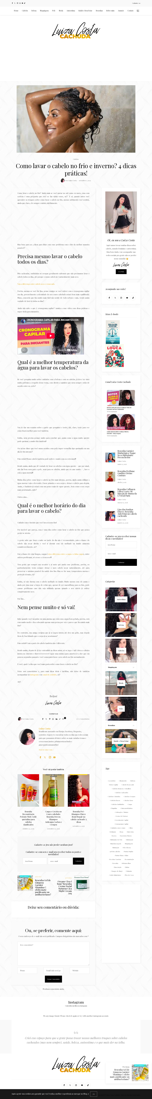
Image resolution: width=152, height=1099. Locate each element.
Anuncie (121, 11)
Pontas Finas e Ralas (121, 855)
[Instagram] (17, 3)
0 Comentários (84, 719)
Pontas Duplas (128, 851)
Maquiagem (44, 11)
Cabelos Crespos (129, 796)
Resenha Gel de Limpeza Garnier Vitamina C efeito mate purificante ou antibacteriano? (119, 1074)
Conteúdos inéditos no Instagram (76, 1006)
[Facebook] (12, 3)
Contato (130, 11)
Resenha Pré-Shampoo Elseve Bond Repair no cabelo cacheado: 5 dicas (53, 816)
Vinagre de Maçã (116, 871)
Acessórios (111, 781)
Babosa (132, 781)
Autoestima (71, 11)
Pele (53, 11)
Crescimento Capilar (121, 820)
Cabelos (25, 11)
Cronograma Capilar (121, 824)
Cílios (131, 828)
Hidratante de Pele (116, 840)
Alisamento (123, 781)
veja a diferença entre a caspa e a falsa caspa (65, 554)
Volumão (129, 871)
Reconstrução (129, 859)
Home (16, 11)
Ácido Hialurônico (115, 875)
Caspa (130, 804)
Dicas (121, 832)
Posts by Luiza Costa (46, 750)
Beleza (33, 11)
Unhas (127, 867)
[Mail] (20, 3)
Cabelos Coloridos (114, 796)
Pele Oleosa (127, 847)
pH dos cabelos (115, 851)
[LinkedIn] (56, 719)
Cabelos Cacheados (121, 792)
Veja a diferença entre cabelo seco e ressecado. (36, 284)
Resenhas (99, 11)
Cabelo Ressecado (128, 785)
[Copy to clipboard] (59, 719)
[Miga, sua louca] (114, 356)
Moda (61, 11)
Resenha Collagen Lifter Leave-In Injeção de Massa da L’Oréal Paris (127, 492)
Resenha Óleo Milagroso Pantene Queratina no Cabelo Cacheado (78, 815)
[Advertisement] (76, 63)
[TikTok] (24, 3)
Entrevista (130, 832)
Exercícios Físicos (126, 836)
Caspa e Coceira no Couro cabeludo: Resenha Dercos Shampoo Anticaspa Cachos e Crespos (28, 818)
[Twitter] (15, 3)
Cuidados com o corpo (118, 828)
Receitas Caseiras (115, 859)
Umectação (117, 867)
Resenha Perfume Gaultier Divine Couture (126, 473)
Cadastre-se (136, 3)
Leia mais (121, 272)
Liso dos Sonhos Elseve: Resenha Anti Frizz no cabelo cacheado (127, 512)
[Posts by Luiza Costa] (62, 180)
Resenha (115, 863)
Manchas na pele (115, 844)
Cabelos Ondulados (117, 804)
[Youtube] (22, 3)
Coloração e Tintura (121, 812)
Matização (116, 847)
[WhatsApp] (53, 719)
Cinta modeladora (126, 808)
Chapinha (114, 808)
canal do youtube (49, 674)
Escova (114, 836)
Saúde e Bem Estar (85, 11)
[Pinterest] (49, 719)
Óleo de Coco (129, 875)
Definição (113, 832)
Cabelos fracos (115, 800)
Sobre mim (110, 11)
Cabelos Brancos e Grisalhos (121, 789)
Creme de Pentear (122, 816)
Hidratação (129, 840)
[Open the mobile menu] (137, 11)
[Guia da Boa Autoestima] (112, 332)
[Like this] (63, 719)
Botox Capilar (113, 785)
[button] (22, 798)
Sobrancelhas (126, 863)
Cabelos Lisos (128, 800)
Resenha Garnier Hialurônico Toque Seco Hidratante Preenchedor (127, 454)
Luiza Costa (72, 180)
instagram (34, 674)
